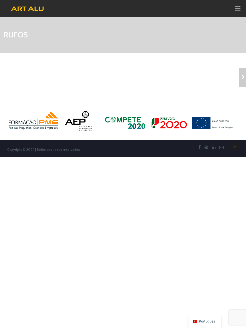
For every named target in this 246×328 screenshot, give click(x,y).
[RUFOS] (242, 77)
